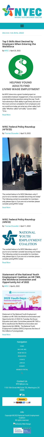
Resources (22, 356)
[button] (22, 373)
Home (22, 346)
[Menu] (22, 26)
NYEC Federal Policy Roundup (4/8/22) (18, 221)
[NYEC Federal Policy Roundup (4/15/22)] (22, 164)
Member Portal (22, 369)
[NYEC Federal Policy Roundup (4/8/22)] (22, 237)
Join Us (22, 363)
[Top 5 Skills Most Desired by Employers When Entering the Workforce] (21, 72)
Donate (22, 366)
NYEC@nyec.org (22, 384)
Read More (6, 115)
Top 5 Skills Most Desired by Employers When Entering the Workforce (19, 44)
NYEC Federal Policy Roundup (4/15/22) (18, 128)
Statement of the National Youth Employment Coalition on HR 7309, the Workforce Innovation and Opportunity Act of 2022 (21, 278)
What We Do (22, 353)
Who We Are (22, 349)
